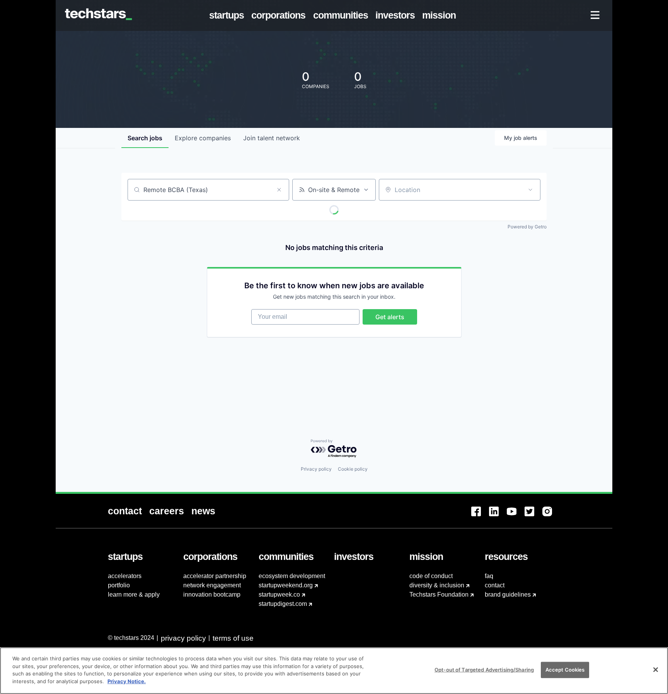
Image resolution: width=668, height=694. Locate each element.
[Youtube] (516, 516)
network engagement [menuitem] (212, 585)
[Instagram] (551, 516)
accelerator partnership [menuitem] (214, 576)
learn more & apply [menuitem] (134, 594)
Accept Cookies (565, 670)
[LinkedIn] (498, 516)
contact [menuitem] (494, 585)
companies (203, 138)
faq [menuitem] (489, 576)
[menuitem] (228, 15)
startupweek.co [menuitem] (279, 594)
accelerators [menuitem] (124, 576)
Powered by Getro (527, 227)
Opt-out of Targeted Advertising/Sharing (484, 670)
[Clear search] (279, 189)
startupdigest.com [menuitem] (283, 603)
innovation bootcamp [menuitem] (211, 594)
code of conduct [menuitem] (431, 576)
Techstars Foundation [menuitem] (439, 594)
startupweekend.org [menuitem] (286, 585)
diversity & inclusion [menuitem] (436, 585)
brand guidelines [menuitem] (508, 594)
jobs (145, 138)
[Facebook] (480, 516)
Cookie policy (353, 469)
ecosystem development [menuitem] (292, 576)
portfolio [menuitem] (119, 585)
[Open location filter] (530, 189)
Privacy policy (316, 469)
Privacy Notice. (126, 681)
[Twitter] (533, 516)
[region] (334, 670)
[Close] (655, 669)
